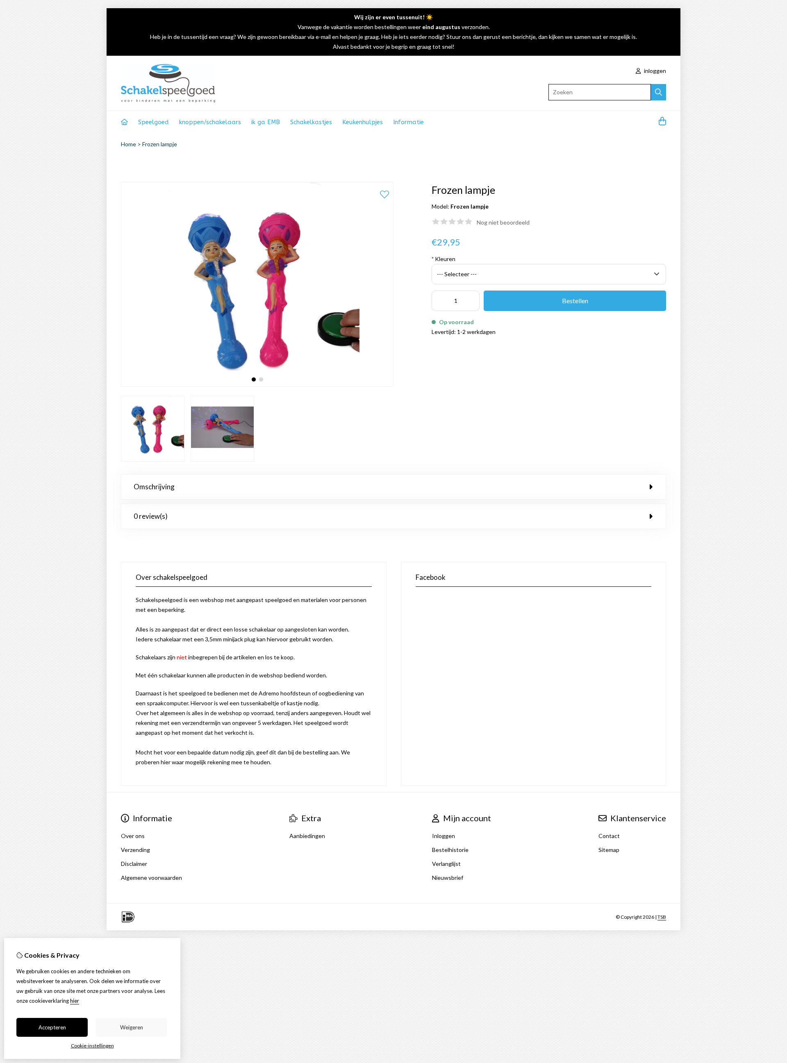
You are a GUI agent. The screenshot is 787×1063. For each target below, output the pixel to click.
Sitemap (608, 849)
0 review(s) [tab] (151, 516)
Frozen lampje (159, 144)
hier (74, 1000)
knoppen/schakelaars (210, 122)
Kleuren (443, 258)
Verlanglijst (446, 863)
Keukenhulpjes (362, 122)
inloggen (654, 70)
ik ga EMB (265, 122)
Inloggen (443, 835)
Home (128, 144)
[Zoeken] (658, 92)
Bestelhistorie (450, 849)
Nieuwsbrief (447, 877)
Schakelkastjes (311, 122)
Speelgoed (153, 122)
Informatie (408, 122)
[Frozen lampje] (257, 384)
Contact (609, 835)
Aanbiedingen (307, 835)
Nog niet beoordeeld (503, 222)
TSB (661, 917)
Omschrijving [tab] (154, 486)
